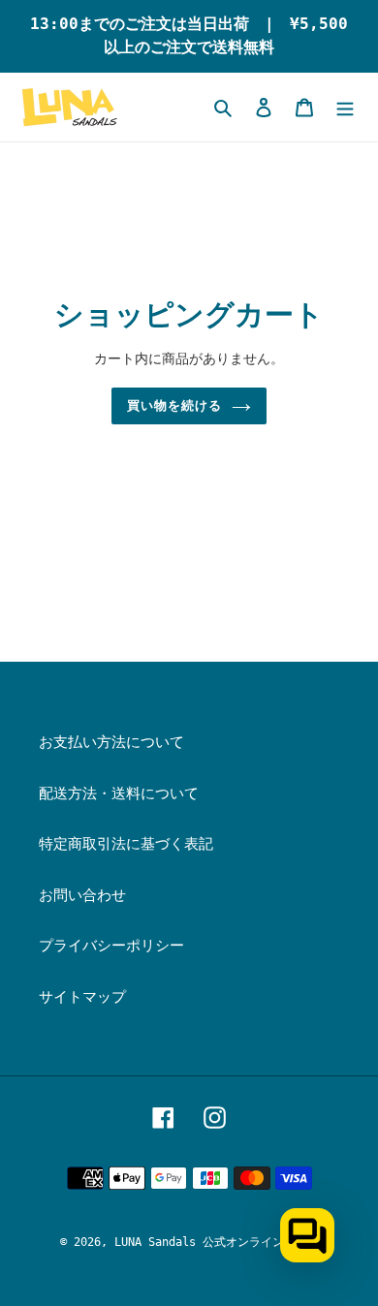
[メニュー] (345, 107)
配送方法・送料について (119, 793)
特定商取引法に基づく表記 (126, 844)
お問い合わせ (82, 895)
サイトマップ (82, 997)
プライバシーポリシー (111, 945)
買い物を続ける (174, 405)
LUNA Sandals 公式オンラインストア (216, 1242)
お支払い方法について (111, 742)
